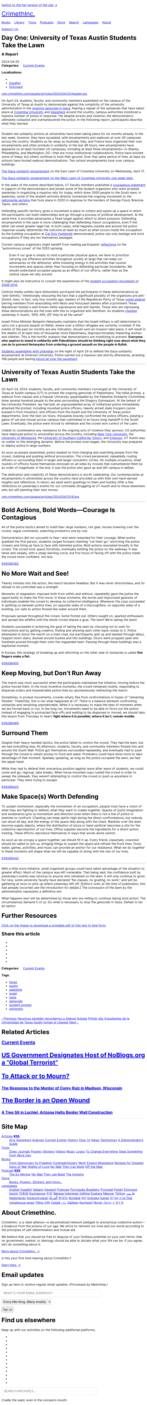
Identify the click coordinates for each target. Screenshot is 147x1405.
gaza (12, 997)
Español (15, 83)
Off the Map (94, 1167)
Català (55, 1202)
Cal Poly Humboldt (59, 234)
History (73, 1140)
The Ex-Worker (20, 1174)
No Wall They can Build (48, 1174)
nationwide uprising (16, 200)
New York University (112, 434)
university (16, 1009)
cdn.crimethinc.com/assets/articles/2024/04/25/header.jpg (44, 94)
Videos (60, 1151)
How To (84, 1140)
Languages (90, 22)
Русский (106, 1190)
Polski (118, 1190)
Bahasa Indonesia (65, 1193)
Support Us (10, 29)
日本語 (23, 1193)
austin (13, 986)
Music (70, 1151)
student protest (20, 1005)
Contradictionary (65, 1163)
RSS (17, 1136)
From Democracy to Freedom (30, 1163)
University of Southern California (67, 438)
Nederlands (17, 1198)
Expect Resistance (100, 1163)
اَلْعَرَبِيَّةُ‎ (53, 1198)
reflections (108, 244)
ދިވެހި (63, 1202)
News (95, 1140)
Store (61, 22)
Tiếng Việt (42, 1202)
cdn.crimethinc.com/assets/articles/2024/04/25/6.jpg (40, 497)
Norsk (98, 1202)
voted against (135, 299)
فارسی (130, 1193)
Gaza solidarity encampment (28, 171)
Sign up (7, 1309)
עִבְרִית (114, 1198)
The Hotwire (75, 1174)
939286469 (10, 723)
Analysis (38, 1140)
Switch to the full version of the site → (29, 5)
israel (13, 993)
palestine (15, 990)
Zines (13, 1151)
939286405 (10, 663)
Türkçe (120, 1193)
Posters (36, 1151)
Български (37, 1193)
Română (74, 1198)
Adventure (23, 1140)
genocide (16, 1001)
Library (19, 22)
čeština (84, 1193)
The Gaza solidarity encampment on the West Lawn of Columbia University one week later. (67, 178)
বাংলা (83, 1198)
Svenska (93, 1198)
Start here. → (11, 1265)
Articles (7, 1136)
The (5, 171)
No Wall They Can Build (67, 1167)
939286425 (10, 787)
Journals (24, 1151)
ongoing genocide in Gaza (51, 108)
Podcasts (46, 22)
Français (63, 1190)
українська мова (21, 1202)
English (14, 1190)
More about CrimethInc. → (21, 1251)
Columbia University (28, 112)
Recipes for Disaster (129, 1163)
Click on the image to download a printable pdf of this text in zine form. (54, 925)
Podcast (7, 1170)
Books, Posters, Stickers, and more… (35, 1182)
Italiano (38, 1190)
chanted (131, 311)
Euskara (96, 1193)
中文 (49, 1193)
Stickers (49, 1151)
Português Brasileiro (85, 1190)
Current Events (34, 65)
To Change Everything (102, 1151)
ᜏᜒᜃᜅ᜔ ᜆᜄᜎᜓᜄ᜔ (113, 1202)
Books (6, 22)
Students (8, 351)
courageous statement (129, 185)
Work (82, 1163)
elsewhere (58, 112)
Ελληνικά (16, 87)
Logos (80, 1151)
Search (74, 22)
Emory (97, 438)
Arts (12, 1140)
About (106, 22)
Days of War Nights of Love (29, 1167)
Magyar (108, 1193)
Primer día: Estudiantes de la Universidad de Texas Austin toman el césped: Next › (65, 1020)
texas (13, 982)
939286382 (10, 564)
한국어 (63, 1198)
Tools (32, 22)
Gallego (72, 1202)
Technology (108, 1140)
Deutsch (50, 1190)
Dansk (104, 1198)
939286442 (10, 858)
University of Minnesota (19, 438)
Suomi (13, 1193)
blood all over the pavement (56, 359)
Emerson (116, 438)
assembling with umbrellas (34, 351)
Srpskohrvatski (37, 1198)
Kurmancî (86, 1202)
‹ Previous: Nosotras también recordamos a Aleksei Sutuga (44, 1018)
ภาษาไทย (125, 1198)
